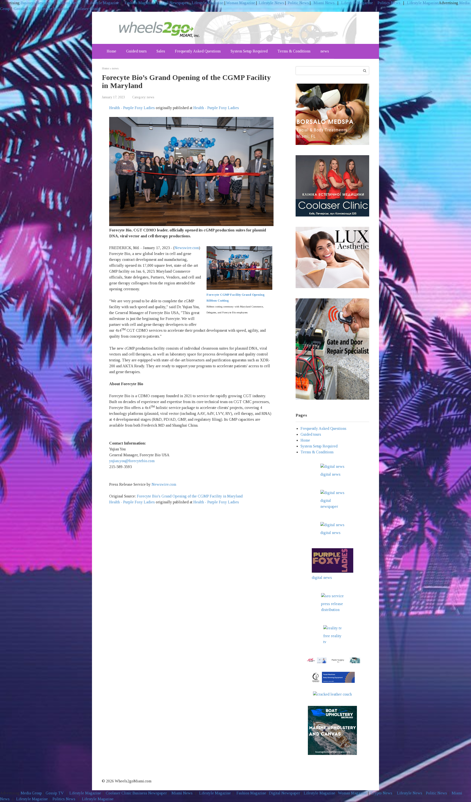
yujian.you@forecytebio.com (132, 461)
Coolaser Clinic (87, 9)
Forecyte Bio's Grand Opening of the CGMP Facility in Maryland (190, 496)
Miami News (70, 3)
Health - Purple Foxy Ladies (132, 108)
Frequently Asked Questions (198, 51)
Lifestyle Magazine (102, 3)
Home (111, 51)
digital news (330, 474)
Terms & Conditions (294, 51)
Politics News (389, 3)
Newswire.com (186, 248)
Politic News (298, 3)
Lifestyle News (271, 3)
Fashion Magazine (139, 3)
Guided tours (136, 51)
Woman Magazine (240, 3)
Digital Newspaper (172, 3)
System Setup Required (249, 51)
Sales (161, 51)
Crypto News (381, 793)
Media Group (31, 793)
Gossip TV (23, 9)
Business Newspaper (38, 3)
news (324, 51)
